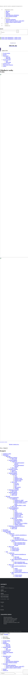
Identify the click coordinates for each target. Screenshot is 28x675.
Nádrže (16, 568)
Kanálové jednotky (13, 457)
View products (0, 447)
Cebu (15, 475)
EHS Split (16, 557)
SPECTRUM (17, 487)
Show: (1, 448)
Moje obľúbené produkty (11, 16)
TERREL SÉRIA (18, 524)
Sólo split (8, 57)
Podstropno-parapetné (14, 489)
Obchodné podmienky (11, 19)
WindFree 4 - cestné (18, 500)
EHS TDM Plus (18, 558)
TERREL (16, 488)
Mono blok (8, 532)
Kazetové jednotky (13, 460)
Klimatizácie (6, 55)
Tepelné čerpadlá (7, 59)
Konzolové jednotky (13, 469)
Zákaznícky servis (9, 9)
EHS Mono (17, 537)
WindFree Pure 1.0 (18, 517)
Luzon (15, 477)
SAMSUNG (14, 461)
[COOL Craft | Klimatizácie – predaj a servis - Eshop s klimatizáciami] (10, 38)
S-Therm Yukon (15, 550)
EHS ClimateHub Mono (19, 542)
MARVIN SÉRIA (18, 520)
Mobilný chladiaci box (14, 444)
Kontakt (7, 23)
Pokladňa (8, 13)
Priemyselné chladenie (8, 64)
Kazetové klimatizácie (14, 497)
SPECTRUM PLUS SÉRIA (20, 523)
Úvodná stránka (6, 640)
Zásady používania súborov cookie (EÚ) (15, 20)
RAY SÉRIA (17, 522)
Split (7, 61)
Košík (7, 12)
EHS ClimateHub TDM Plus (20, 563)
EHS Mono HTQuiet (19, 538)
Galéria (4, 66)
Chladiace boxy (6, 651)
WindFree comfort (18, 479)
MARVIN (16, 484)
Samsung (13, 470)
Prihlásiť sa (7, 25)
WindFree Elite (17, 480)
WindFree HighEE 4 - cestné (20, 501)
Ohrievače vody (15, 547)
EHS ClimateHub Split (19, 562)
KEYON (16, 483)
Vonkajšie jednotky (13, 492)
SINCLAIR (14, 458)
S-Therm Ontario (15, 549)
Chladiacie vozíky (7, 453)
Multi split (8, 456)
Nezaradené (5, 529)
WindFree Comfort (18, 514)
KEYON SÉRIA (18, 519)
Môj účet (8, 11)
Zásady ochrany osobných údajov (13, 22)
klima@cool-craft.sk (5, 594)
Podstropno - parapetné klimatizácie (17, 526)
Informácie (7, 18)
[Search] (17, 31)
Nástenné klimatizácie (14, 507)
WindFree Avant (18, 478)
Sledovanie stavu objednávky (12, 15)
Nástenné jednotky (13, 473)
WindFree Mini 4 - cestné (20, 505)
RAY (15, 486)
